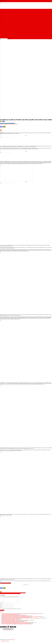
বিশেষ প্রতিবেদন (5, 33)
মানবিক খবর (4, 34)
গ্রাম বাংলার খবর (5, 31)
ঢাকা (3, 14)
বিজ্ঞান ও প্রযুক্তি (3, 22)
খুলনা (3, 15)
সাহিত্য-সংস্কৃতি (5, 35)
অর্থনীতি (4, 25)
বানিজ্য (4, 26)
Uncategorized (2, 123)
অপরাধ (2, 20)
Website (1, 607)
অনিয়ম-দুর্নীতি (4, 28)
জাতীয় (2, 9)
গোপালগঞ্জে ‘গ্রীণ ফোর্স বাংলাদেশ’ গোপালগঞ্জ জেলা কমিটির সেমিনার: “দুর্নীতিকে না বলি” (11, 621)
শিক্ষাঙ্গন (2, 23)
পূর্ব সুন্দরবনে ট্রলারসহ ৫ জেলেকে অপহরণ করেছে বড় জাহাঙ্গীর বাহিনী (8, 614)
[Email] (5, 125)
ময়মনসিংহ (4, 18)
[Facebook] (0, 125)
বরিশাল (4, 16)
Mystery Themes (12, 639)
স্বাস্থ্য (2, 21)
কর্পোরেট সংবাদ (4, 30)
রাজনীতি (2, 10)
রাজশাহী (4, 19)
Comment (1, 602)
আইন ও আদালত (5, 24)
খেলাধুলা (2, 11)
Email (1, 605)
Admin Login (3, 1)
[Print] (3, 125)
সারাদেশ (2, 13)
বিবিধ (3, 36)
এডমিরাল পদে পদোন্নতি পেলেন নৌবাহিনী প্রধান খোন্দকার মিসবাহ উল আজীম (9, 618)
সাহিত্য (4, 27)
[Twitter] (2, 125)
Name (1, 604)
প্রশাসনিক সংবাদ (5, 32)
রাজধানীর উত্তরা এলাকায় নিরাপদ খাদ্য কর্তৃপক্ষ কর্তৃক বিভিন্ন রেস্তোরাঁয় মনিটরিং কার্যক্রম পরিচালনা (10, 593)
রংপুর (3, 17)
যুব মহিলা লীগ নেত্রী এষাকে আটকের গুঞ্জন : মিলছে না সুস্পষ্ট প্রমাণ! (9, 619)
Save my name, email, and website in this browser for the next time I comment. (11, 608)
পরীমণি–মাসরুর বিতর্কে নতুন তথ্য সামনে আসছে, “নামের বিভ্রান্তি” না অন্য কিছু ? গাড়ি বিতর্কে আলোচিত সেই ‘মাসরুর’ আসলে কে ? (15, 620)
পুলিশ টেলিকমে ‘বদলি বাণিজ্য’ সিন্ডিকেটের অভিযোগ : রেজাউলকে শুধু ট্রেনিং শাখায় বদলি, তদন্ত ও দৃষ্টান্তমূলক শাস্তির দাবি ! (14, 617)
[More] (1, 129)
